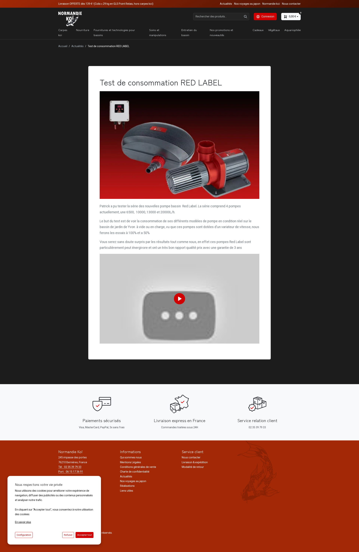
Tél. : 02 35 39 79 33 (69, 466)
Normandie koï (271, 3)
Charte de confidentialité (134, 471)
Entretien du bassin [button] (189, 32)
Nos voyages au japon (247, 3)
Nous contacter (291, 3)
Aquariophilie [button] (292, 30)
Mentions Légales (130, 462)
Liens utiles (126, 490)
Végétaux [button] (274, 30)
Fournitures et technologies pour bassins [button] (114, 32)
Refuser (68, 535)
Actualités (226, 3)
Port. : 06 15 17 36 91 (70, 471)
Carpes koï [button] (62, 32)
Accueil (62, 46)
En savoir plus (23, 522)
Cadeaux (258, 30)
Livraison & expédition (195, 462)
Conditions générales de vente (138, 466)
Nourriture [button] (82, 30)
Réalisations (127, 485)
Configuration (24, 535)
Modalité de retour (193, 466)
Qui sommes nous (131, 457)
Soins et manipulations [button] (157, 32)
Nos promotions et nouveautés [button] (221, 32)
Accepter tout (84, 535)
